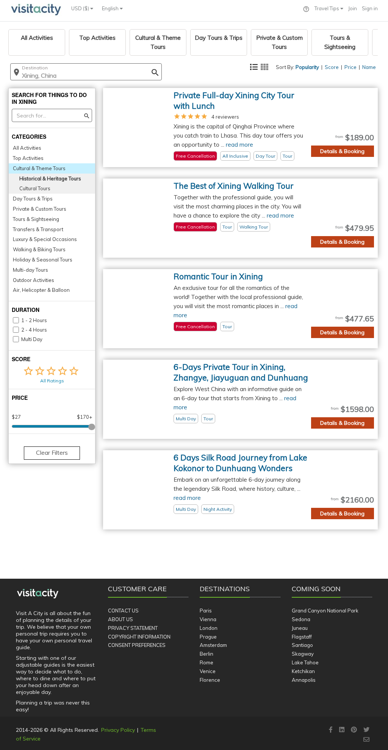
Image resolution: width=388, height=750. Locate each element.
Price (350, 67)
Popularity (307, 67)
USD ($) (80, 8)
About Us (120, 619)
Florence (210, 680)
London (208, 628)
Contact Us (123, 611)
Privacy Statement (133, 628)
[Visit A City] (37, 594)
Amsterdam (213, 645)
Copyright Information (139, 637)
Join (352, 8)
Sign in (370, 8)
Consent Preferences (137, 645)
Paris (206, 611)
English (111, 8)
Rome (206, 662)
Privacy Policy (118, 730)
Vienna (208, 619)
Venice (208, 671)
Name (369, 67)
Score (332, 67)
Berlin (206, 654)
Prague (208, 637)
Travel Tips (327, 8)
